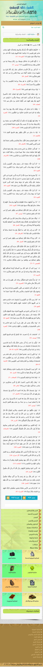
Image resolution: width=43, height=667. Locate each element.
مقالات (35, 544)
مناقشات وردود (32, 527)
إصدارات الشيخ (37, 644)
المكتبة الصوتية (36, 629)
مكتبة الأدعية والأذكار (32, 601)
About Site (34, 548)
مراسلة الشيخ (37, 642)
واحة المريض (33, 534)
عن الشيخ (38, 647)
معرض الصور (37, 639)
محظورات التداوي (36, 654)
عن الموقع (38, 649)
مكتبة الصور (12, 558)
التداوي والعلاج (32, 524)
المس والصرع (33, 521)
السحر (36, 517)
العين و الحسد (33, 514)
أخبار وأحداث (33, 541)
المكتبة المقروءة (12, 601)
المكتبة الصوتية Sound (32, 558)
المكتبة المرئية (32, 587)
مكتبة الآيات (12, 572)
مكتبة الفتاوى (32, 572)
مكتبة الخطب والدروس (12, 587)
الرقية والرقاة (33, 531)
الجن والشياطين (32, 510)
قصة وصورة (33, 538)
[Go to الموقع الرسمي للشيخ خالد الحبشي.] (37, 34)
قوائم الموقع (35, 23)
